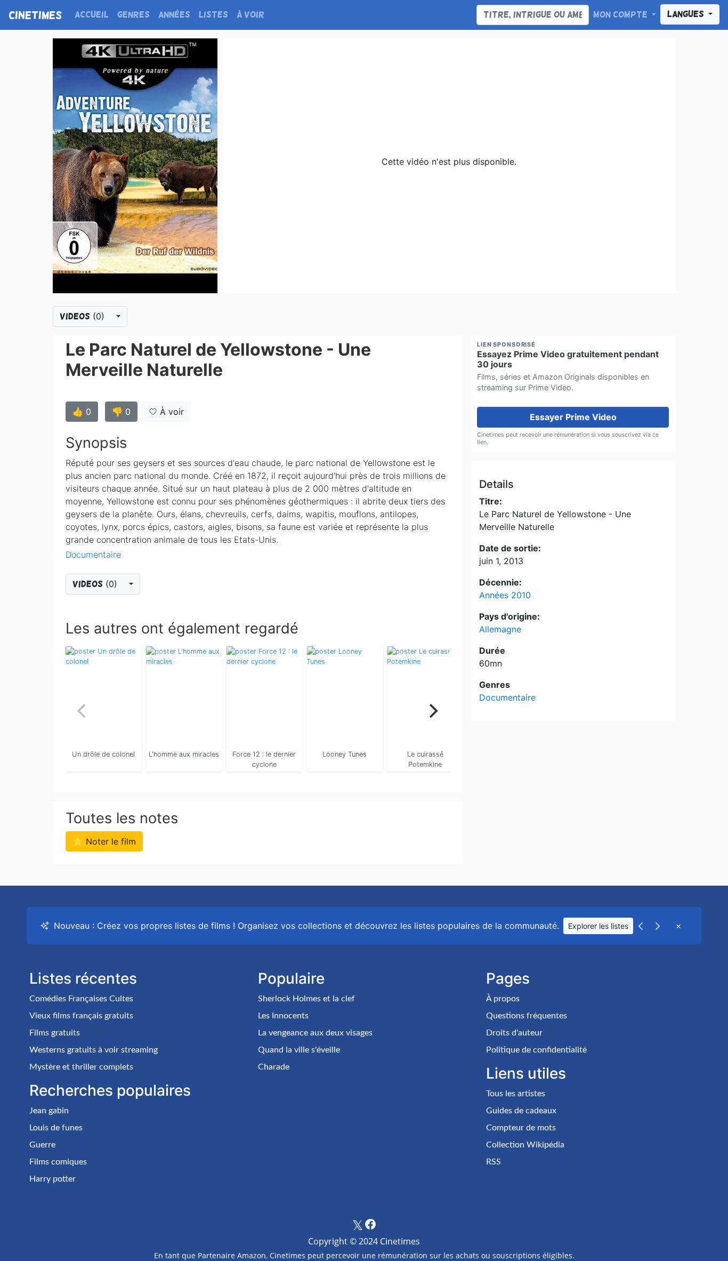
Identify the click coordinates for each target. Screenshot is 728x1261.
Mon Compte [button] (621, 15)
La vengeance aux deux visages (315, 1033)
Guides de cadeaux (521, 1110)
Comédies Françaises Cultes (81, 998)
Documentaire (93, 554)
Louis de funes (56, 1127)
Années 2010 (505, 595)
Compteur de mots (521, 1127)
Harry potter (52, 1179)
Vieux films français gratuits (81, 1015)
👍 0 (81, 411)
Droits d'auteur (514, 1033)
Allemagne (500, 629)
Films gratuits (54, 1033)
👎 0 (121, 411)
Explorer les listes (598, 925)
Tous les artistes (515, 1093)
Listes (213, 15)
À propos (503, 998)
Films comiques (58, 1162)
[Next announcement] (657, 926)
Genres (133, 15)
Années (174, 15)
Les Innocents (283, 1015)
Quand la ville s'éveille (299, 1050)
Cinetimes (35, 15)
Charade (273, 1067)
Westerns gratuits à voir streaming (93, 1050)
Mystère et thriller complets (81, 1067)
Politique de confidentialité (536, 1050)
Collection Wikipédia (525, 1144)
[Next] (432, 710)
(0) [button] (83, 316)
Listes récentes (83, 978)
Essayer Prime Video (573, 417)
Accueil (92, 15)
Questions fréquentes (526, 1015)
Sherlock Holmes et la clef (306, 998)
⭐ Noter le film (104, 841)
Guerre (42, 1144)
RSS (493, 1162)
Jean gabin (49, 1110)
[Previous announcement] (640, 926)
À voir (250, 15)
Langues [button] (686, 14)
